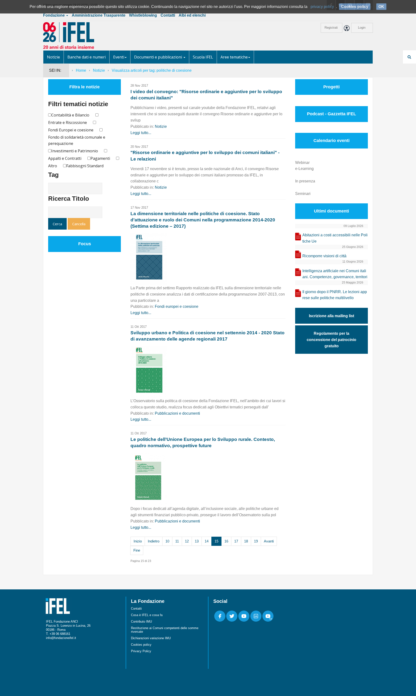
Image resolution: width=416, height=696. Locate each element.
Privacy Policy (141, 651)
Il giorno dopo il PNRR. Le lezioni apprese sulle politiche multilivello (334, 295)
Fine (136, 550)
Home (81, 70)
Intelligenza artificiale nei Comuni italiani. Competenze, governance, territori (334, 274)
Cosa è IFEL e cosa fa (146, 615)
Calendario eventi (331, 140)
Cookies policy (141, 644)
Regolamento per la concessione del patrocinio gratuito (331, 339)
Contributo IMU (141, 621)
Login (361, 27)
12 (187, 541)
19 (256, 541)
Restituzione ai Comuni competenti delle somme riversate (164, 629)
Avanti (269, 541)
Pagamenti (100, 158)
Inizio (138, 541)
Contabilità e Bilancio (70, 115)
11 (177, 541)
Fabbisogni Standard (85, 165)
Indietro (153, 541)
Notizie (53, 57)
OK (381, 7)
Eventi (118, 57)
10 (167, 541)
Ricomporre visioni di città (324, 256)
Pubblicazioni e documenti (177, 413)
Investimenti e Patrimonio (74, 151)
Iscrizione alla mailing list (331, 316)
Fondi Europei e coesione (70, 130)
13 (197, 541)
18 (246, 541)
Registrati (331, 27)
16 (226, 541)
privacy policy (322, 7)
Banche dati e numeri (86, 57)
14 (206, 541)
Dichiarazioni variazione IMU (151, 638)
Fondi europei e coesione (176, 306)
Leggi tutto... (140, 133)
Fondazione (54, 15)
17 (236, 541)
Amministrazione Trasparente (98, 15)
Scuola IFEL (203, 57)
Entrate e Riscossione (67, 122)
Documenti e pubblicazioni (158, 57)
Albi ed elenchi (192, 15)
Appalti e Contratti (64, 158)
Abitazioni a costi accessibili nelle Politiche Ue (335, 238)
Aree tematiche (234, 57)
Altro (52, 165)
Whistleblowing (143, 15)
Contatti (168, 15)
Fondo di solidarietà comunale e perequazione (76, 140)
